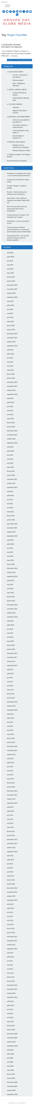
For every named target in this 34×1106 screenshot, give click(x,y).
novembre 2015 (12, 750)
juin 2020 (10, 548)
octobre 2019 (11, 572)
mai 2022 (10, 459)
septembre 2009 (12, 1046)
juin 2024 (10, 358)
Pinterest (13, 11)
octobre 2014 (11, 799)
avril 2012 (10, 920)
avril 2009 (10, 1066)
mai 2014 (10, 819)
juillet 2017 (10, 673)
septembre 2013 (12, 851)
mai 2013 (10, 868)
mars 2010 (10, 1021)
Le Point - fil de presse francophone (19, 60)
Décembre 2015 (12, 746)
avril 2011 (10, 969)
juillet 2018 (10, 625)
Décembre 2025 (12, 285)
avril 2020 (10, 556)
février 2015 (11, 783)
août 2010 (10, 1001)
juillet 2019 (10, 580)
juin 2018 (10, 629)
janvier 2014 (11, 835)
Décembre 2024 (12, 333)
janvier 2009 (11, 1078)
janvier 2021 (11, 520)
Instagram (23, 11)
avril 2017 (10, 685)
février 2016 (11, 738)
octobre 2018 (11, 613)
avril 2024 (10, 366)
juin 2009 (10, 1058)
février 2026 (11, 277)
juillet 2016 (10, 718)
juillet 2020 (10, 544)
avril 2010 (10, 1017)
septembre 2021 (12, 487)
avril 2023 (10, 414)
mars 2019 (10, 592)
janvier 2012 (11, 932)
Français (7, 5)
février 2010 (11, 1025)
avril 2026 (10, 269)
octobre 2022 (11, 439)
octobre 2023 (11, 390)
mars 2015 (10, 779)
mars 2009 (10, 1070)
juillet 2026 (10, 257)
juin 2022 (10, 455)
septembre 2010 (12, 997)
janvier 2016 (11, 742)
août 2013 (10, 855)
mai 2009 (10, 1062)
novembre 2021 (12, 479)
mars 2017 (10, 690)
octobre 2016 (11, 706)
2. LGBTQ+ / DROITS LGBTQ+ (17, 89)
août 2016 (10, 714)
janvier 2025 (11, 329)
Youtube (20, 11)
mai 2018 (10, 633)
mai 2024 (10, 362)
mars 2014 (10, 827)
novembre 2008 (12, 1086)
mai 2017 (10, 681)
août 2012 (10, 904)
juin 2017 (10, 677)
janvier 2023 (11, 427)
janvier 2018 (11, 649)
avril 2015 (10, 775)
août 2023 (10, 398)
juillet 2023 (10, 402)
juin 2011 (10, 961)
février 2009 (11, 1074)
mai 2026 (10, 265)
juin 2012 (10, 912)
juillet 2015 (10, 762)
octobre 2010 (11, 993)
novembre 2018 (12, 609)
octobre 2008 (11, 1090)
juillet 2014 (10, 811)
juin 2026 (10, 261)
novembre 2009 (12, 1038)
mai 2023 (10, 410)
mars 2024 (10, 370)
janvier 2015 (11, 787)
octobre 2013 (11, 847)
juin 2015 (10, 766)
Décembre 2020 (12, 524)
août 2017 (10, 669)
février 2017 (11, 694)
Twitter (7, 11)
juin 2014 (10, 815)
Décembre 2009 (12, 1034)
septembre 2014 (12, 803)
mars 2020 (10, 560)
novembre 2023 (12, 386)
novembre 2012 (12, 892)
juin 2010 (10, 1009)
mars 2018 (10, 641)
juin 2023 (10, 406)
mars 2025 (10, 321)
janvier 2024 (11, 378)
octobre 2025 (11, 293)
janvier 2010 (11, 1029)
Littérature (16, 107)
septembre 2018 (12, 617)
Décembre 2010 (12, 985)
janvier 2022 (11, 475)
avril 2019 (10, 588)
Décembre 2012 (12, 888)
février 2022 (11, 471)
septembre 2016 (12, 710)
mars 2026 (10, 273)
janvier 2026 (11, 281)
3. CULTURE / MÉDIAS (14, 104)
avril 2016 (10, 730)
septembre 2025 (12, 297)
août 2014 (10, 807)
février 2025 (11, 325)
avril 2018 (10, 637)
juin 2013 (10, 864)
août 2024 (10, 350)
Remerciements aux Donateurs (17, 161)
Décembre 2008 (12, 1082)
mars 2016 (10, 734)
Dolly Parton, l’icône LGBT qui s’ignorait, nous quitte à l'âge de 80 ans (18, 200)
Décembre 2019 (12, 568)
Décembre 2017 (12, 653)
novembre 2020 (12, 528)
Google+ (10, 11)
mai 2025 (10, 313)
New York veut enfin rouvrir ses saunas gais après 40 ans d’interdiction (17, 209)
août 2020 (10, 540)
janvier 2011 (11, 981)
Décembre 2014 (12, 791)
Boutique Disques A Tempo (21, 150)
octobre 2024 (11, 342)
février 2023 (11, 422)
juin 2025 (10, 309)
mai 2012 (10, 916)
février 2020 (11, 564)
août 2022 (10, 447)
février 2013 (11, 880)
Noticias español (18, 80)
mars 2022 (10, 467)
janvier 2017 (11, 698)
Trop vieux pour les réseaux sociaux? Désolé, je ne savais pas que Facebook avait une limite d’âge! (19, 229)
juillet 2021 (10, 495)
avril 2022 (10, 463)
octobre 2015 (11, 754)
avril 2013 (10, 872)
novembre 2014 (12, 795)
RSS (27, 11)
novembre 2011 (12, 940)
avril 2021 (10, 507)
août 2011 (10, 953)
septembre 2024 (12, 346)
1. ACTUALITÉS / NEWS (15, 72)
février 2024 (11, 374)
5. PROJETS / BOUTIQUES (16, 142)
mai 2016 (10, 726)
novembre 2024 (12, 337)
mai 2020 (10, 552)
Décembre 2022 (12, 431)
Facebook (3, 11)
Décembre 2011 (12, 936)
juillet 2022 (10, 451)
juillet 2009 (10, 1054)
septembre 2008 (12, 1094)
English (7, 6)
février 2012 (11, 928)
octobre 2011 (11, 944)
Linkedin (17, 11)
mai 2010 (10, 1013)
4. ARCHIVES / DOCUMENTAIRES (18, 117)
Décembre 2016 (12, 702)
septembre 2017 (12, 665)
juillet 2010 (10, 1005)
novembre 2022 (12, 435)
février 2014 (11, 831)
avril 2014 (10, 823)
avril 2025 (10, 317)
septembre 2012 (12, 900)
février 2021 (11, 516)
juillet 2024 (10, 354)
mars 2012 (10, 924)
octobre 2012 (11, 896)
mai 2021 (10, 503)
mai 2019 (10, 584)
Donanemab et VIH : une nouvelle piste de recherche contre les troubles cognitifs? (18, 238)
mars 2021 (10, 511)
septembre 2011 (12, 949)
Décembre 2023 (12, 382)
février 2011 (11, 977)
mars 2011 (10, 973)
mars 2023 (10, 418)
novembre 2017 (12, 657)
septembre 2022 (12, 443)
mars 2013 (10, 876)
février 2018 (11, 645)
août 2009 (10, 1050)
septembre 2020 (12, 536)
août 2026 (10, 253)
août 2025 (10, 301)
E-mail (30, 12)
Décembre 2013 (12, 839)
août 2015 (10, 758)
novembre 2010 (12, 989)
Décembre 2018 (12, 605)
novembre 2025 (12, 289)
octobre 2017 (11, 661)
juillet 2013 (10, 860)
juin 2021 (10, 499)
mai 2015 (10, 770)
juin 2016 (10, 722)
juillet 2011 (10, 957)
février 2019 (11, 596)
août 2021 (10, 491)
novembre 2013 (12, 843)
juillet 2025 (10, 305)
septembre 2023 (12, 394)
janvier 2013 (11, 884)
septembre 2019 (12, 576)
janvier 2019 (11, 601)
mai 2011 (10, 965)
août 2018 (10, 621)
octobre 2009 (11, 1042)
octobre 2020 (11, 532)
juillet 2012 (10, 908)
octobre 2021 (11, 483)
